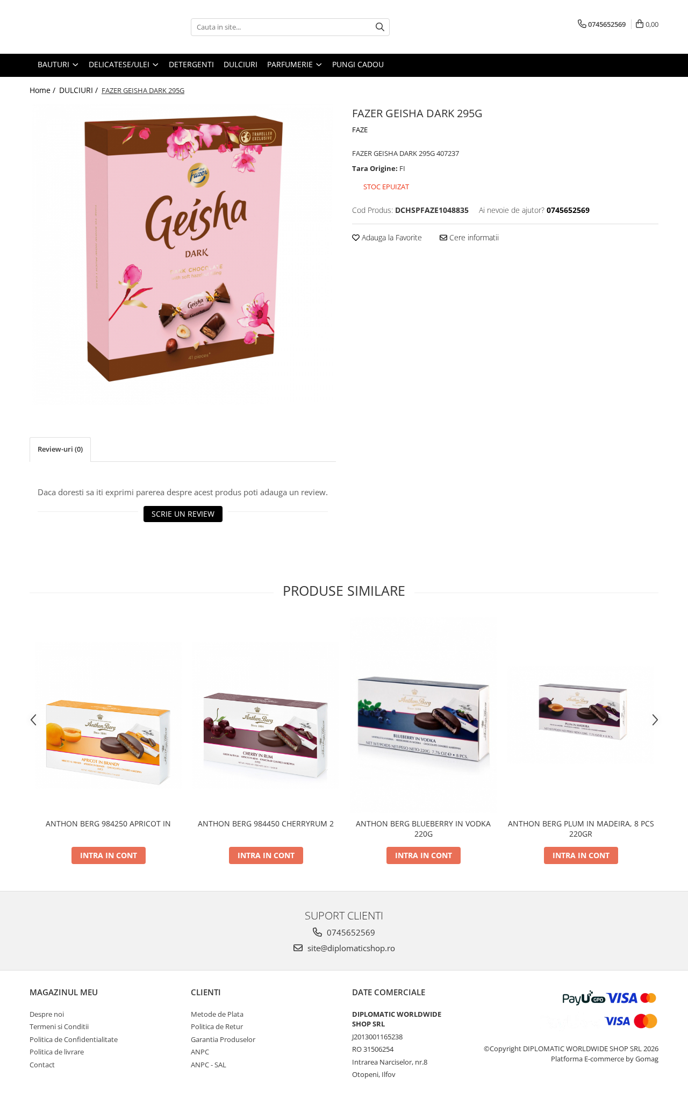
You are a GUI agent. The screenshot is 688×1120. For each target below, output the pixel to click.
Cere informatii (473, 237)
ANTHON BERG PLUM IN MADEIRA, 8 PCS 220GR (581, 828)
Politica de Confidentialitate (74, 1039)
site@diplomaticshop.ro (350, 948)
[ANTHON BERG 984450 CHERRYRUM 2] (265, 715)
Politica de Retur (217, 1026)
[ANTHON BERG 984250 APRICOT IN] (108, 715)
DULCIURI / (79, 90)
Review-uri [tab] (60, 449)
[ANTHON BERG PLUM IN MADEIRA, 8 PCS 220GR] (580, 715)
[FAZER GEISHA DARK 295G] (183, 254)
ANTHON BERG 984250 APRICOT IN (108, 823)
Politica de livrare (57, 1052)
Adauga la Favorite (391, 237)
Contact (42, 1064)
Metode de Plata (217, 1014)
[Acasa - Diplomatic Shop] (83, 27)
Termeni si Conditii (59, 1026)
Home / (44, 90)
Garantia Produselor (223, 1039)
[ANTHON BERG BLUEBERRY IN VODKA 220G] (423, 715)
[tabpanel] (183, 254)
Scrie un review (183, 514)
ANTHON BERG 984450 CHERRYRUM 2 (266, 823)
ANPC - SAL (208, 1064)
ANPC (200, 1052)
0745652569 (350, 932)
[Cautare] (380, 27)
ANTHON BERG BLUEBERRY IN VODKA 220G (423, 828)
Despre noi (47, 1014)
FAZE (360, 129)
